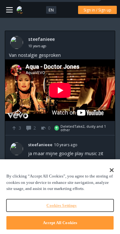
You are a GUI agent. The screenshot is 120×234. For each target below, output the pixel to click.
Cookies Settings (61, 205)
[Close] (112, 170)
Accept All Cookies (60, 222)
